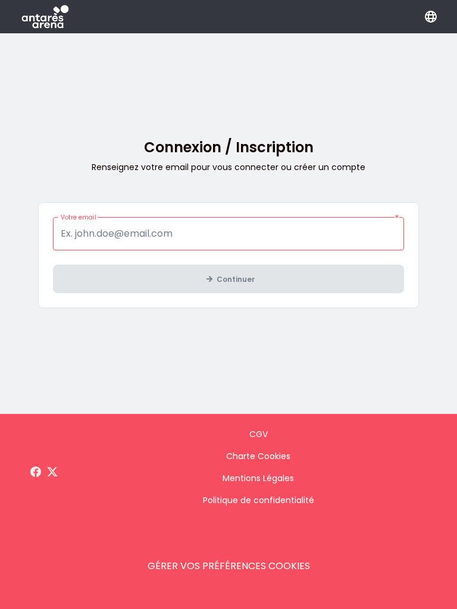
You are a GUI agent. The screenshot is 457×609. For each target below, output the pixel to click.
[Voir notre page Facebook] (36, 472)
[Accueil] (45, 16)
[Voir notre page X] (52, 472)
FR (431, 17)
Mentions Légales (258, 478)
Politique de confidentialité (258, 500)
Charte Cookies (258, 456)
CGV (258, 434)
